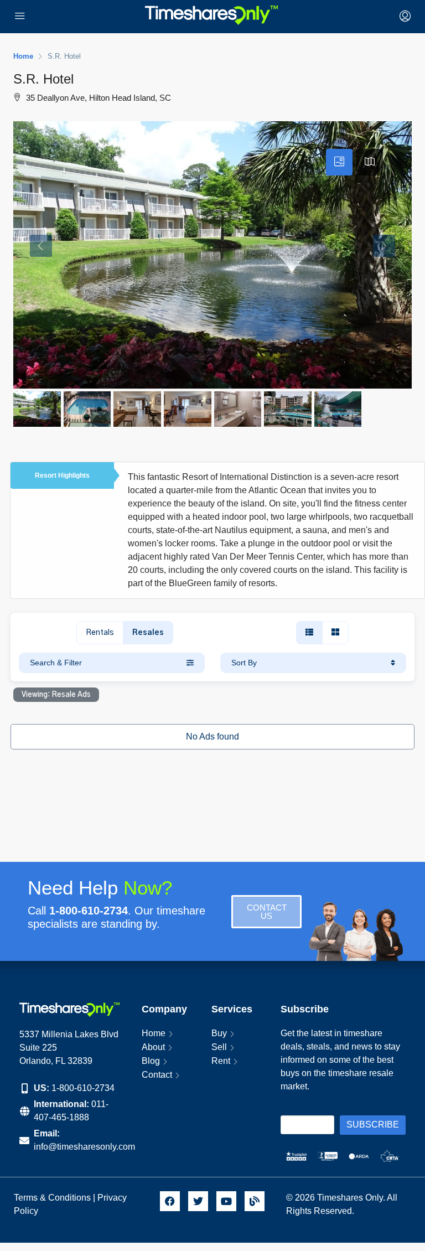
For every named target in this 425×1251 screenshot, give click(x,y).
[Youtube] (226, 1201)
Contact (157, 1074)
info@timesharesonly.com (84, 1146)
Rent (220, 1061)
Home (153, 1033)
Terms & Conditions (52, 1197)
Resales (148, 633)
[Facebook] (170, 1201)
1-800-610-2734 (83, 1088)
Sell (219, 1047)
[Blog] (255, 1201)
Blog (151, 1061)
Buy (219, 1033)
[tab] (339, 162)
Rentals (100, 633)
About (153, 1047)
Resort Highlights (62, 475)
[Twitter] (198, 1201)
